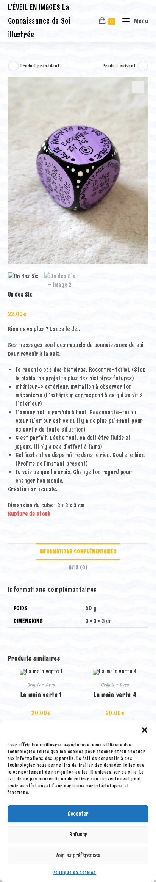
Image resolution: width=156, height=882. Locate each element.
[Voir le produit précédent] (13, 66)
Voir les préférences (78, 855)
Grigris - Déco (41, 685)
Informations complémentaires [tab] (78, 551)
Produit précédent (40, 66)
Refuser (78, 834)
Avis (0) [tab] (78, 567)
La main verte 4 (115, 695)
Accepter (78, 814)
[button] (144, 730)
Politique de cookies (74, 872)
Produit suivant (119, 66)
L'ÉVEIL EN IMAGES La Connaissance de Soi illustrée (39, 20)
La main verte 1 (41, 695)
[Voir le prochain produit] (142, 66)
